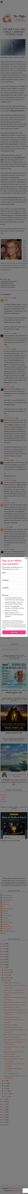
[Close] (26, 558)
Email (4, 572)
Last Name (5, 587)
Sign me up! (14, 632)
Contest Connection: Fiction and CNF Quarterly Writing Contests (14, 603)
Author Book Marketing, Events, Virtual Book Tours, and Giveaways (14, 599)
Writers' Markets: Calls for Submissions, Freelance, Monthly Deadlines (14, 614)
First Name (5, 580)
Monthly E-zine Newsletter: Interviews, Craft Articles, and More (14, 607)
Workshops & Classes (11, 610)
